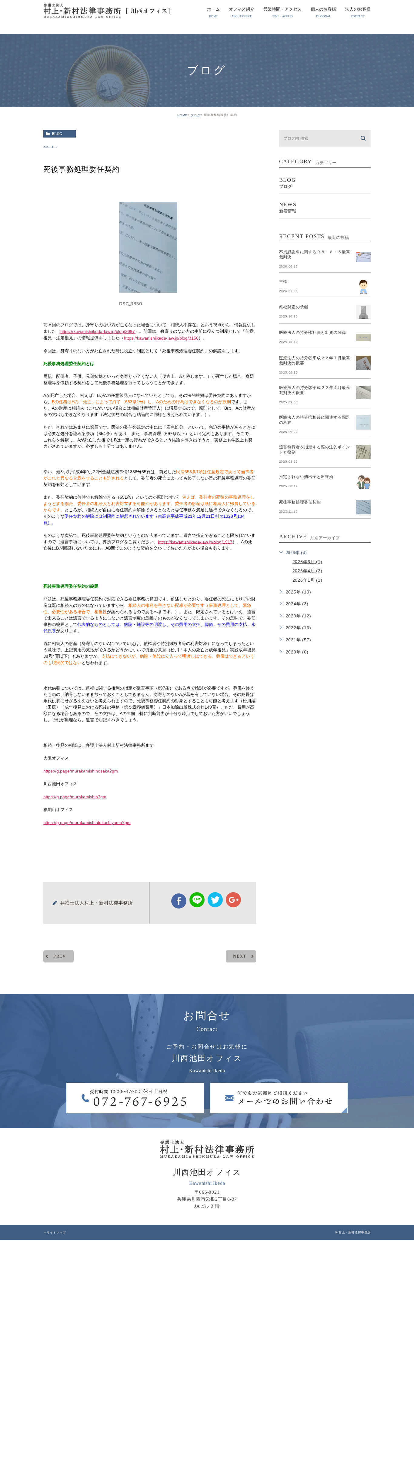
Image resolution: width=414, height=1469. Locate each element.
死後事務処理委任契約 (300, 502)
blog (57, 134)
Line (197, 899)
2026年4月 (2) (307, 570)
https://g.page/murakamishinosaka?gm (80, 771)
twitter (215, 899)
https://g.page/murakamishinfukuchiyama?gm (87, 822)
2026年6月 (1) (307, 561)
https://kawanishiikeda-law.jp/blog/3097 (97, 331)
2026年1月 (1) (307, 579)
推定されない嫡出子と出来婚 (306, 476)
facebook (178, 901)
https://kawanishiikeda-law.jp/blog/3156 (161, 338)
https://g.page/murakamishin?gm (74, 796)
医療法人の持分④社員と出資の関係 (312, 332)
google (233, 899)
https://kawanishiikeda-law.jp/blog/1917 (195, 541)
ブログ (196, 115)
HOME (182, 115)
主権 (283, 281)
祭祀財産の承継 (294, 307)
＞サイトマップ (54, 1232)
